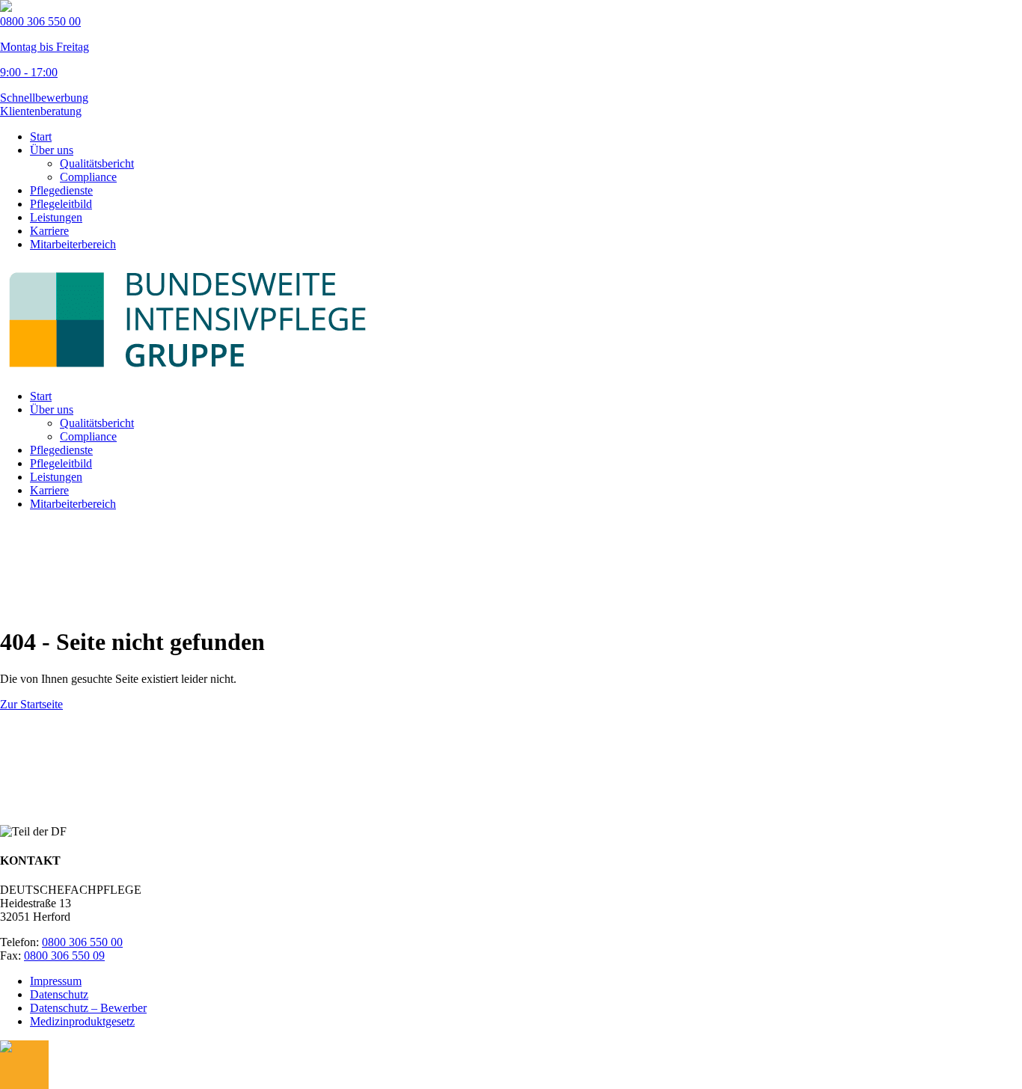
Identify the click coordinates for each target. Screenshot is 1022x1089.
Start (41, 136)
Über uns (51, 150)
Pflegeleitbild (61, 203)
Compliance (88, 177)
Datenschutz (59, 994)
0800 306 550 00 (82, 942)
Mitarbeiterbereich (73, 244)
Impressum (56, 981)
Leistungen (56, 217)
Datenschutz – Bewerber (88, 1007)
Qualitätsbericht (97, 163)
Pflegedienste (61, 190)
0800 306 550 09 (64, 955)
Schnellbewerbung (44, 97)
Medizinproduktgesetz (82, 1021)
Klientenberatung (41, 111)
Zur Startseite (31, 704)
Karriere (49, 230)
